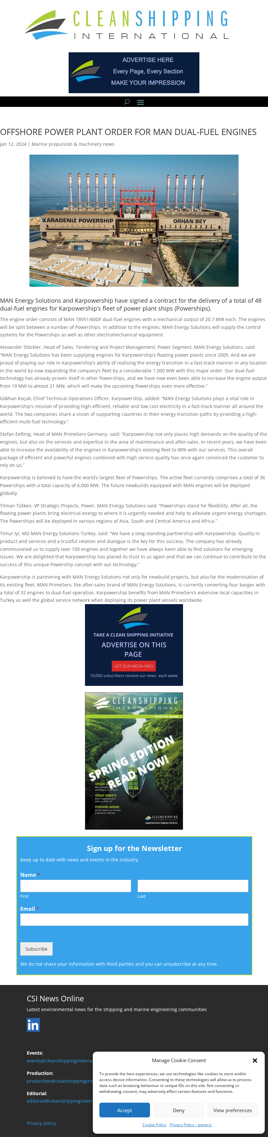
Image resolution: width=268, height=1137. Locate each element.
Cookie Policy (154, 1125)
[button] (255, 1060)
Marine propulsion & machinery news (73, 144)
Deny (179, 1110)
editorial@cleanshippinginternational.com (73, 1101)
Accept (124, 1110)
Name (30, 875)
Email (29, 909)
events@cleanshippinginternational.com (71, 1061)
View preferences (232, 1110)
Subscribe (36, 949)
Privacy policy (41, 1123)
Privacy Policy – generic (191, 1125)
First (24, 896)
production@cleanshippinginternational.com (76, 1081)
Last (142, 896)
